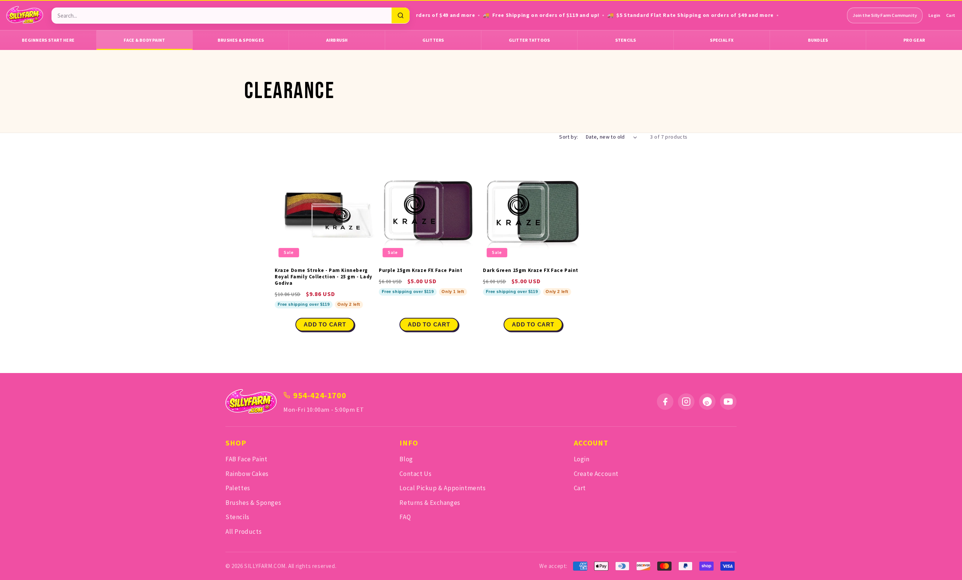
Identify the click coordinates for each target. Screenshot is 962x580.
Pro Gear (914, 40)
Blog (406, 459)
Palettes (237, 488)
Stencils (625, 40)
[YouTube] (728, 401)
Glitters (433, 40)
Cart (950, 15)
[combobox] (221, 16)
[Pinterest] (707, 401)
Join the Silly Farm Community (885, 15)
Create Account (596, 474)
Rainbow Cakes (247, 474)
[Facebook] (665, 401)
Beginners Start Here (48, 40)
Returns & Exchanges (429, 502)
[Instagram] (686, 401)
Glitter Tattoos (529, 40)
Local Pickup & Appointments (442, 488)
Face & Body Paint (144, 40)
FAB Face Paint (246, 459)
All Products (243, 531)
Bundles (818, 40)
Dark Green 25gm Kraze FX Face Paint (530, 270)
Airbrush (337, 40)
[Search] (401, 15)
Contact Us (415, 474)
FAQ (405, 517)
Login (934, 15)
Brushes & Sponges (241, 40)
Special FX (722, 40)
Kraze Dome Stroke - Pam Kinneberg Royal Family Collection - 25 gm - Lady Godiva (323, 276)
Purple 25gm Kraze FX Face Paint (421, 270)
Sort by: (568, 136)
